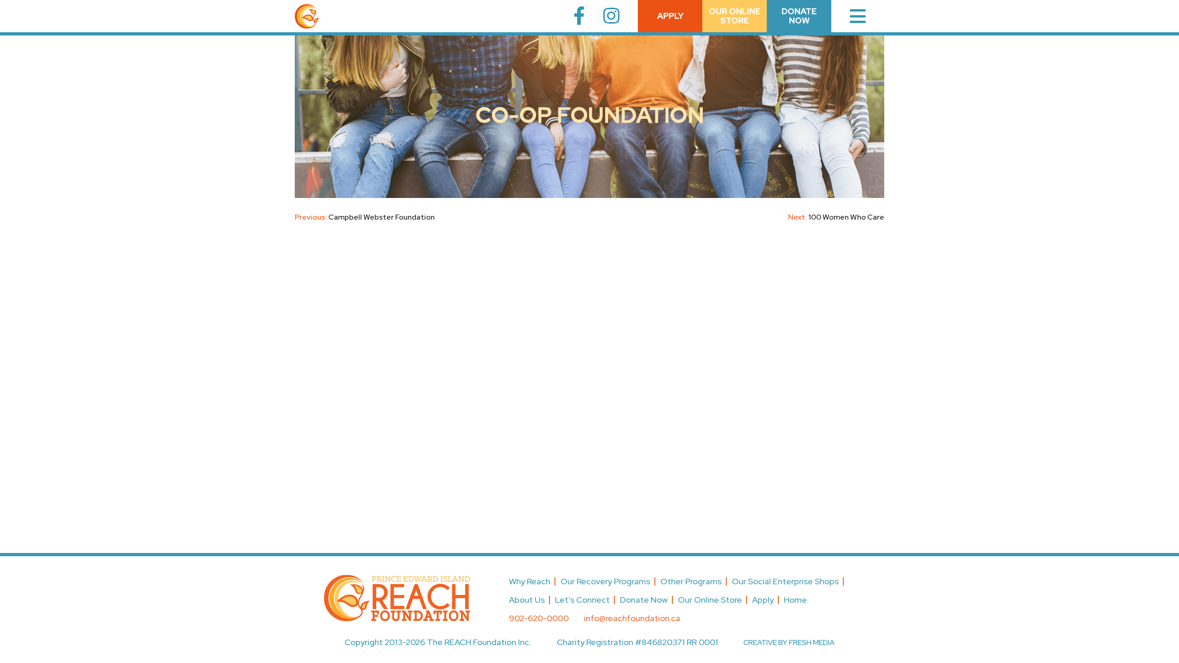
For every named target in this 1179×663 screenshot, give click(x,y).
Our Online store (734, 16)
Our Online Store (710, 599)
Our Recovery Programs (605, 581)
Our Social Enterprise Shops (785, 581)
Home (795, 599)
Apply (670, 16)
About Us (527, 599)
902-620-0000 (539, 618)
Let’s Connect (582, 599)
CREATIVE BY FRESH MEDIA (789, 642)
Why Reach (529, 581)
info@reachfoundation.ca (632, 618)
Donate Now (799, 16)
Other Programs (691, 581)
